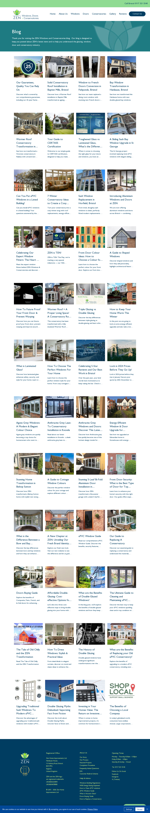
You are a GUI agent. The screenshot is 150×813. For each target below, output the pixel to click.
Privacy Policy (93, 809)
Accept (139, 809)
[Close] (147, 809)
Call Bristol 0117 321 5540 (136, 4)
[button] (63, 14)
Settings (129, 809)
